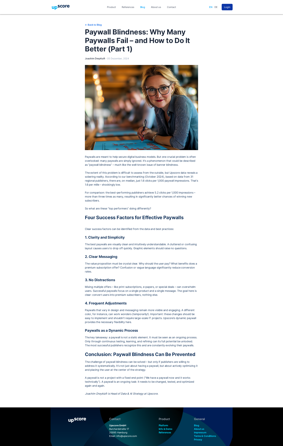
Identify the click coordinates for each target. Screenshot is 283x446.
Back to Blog (93, 24)
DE (216, 7)
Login (227, 7)
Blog (142, 7)
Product (111, 7)
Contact (171, 7)
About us (156, 7)
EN (210, 7)
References (128, 7)
